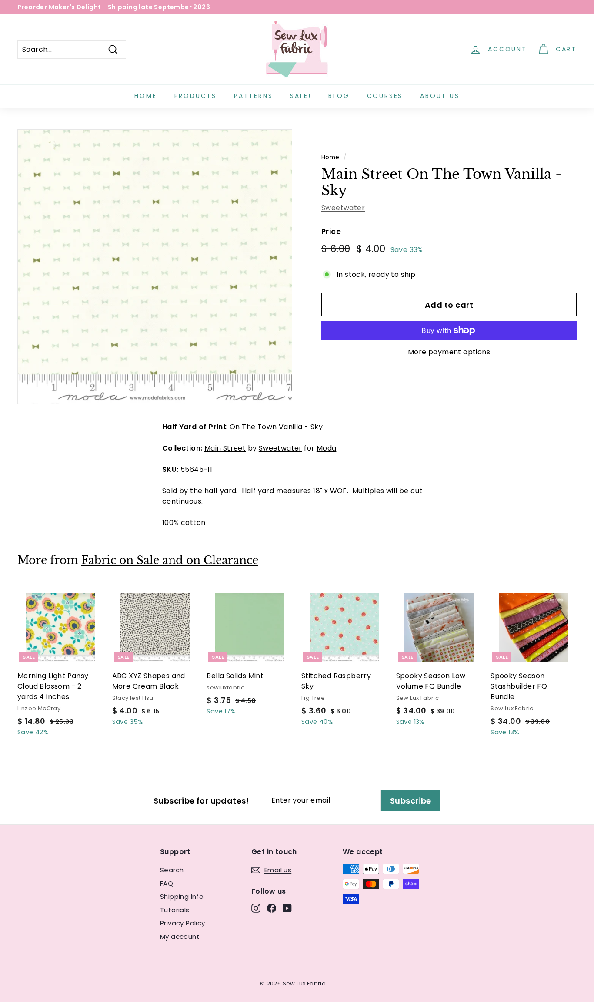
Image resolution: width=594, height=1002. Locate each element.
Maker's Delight (75, 7)
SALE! (300, 95)
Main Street (225, 448)
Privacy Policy (182, 923)
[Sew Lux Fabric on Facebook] (271, 908)
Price (331, 231)
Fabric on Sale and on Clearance (169, 560)
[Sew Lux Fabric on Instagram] (255, 908)
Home (145, 95)
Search (172, 869)
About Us (439, 95)
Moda (327, 448)
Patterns (253, 95)
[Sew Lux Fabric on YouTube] (287, 908)
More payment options (449, 352)
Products (195, 95)
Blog (338, 95)
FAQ (166, 883)
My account (180, 936)
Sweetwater (343, 208)
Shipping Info (182, 896)
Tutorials (175, 910)
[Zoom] (155, 267)
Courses (385, 95)
